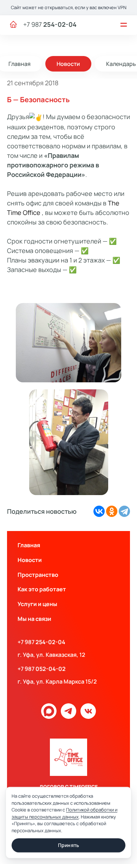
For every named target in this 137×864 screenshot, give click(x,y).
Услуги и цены (37, 604)
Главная (29, 545)
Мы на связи (34, 619)
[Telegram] (124, 511)
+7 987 (50, 24)
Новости (68, 64)
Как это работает (42, 589)
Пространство (38, 575)
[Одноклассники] (111, 511)
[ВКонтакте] (99, 511)
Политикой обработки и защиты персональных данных (64, 813)
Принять (68, 845)
